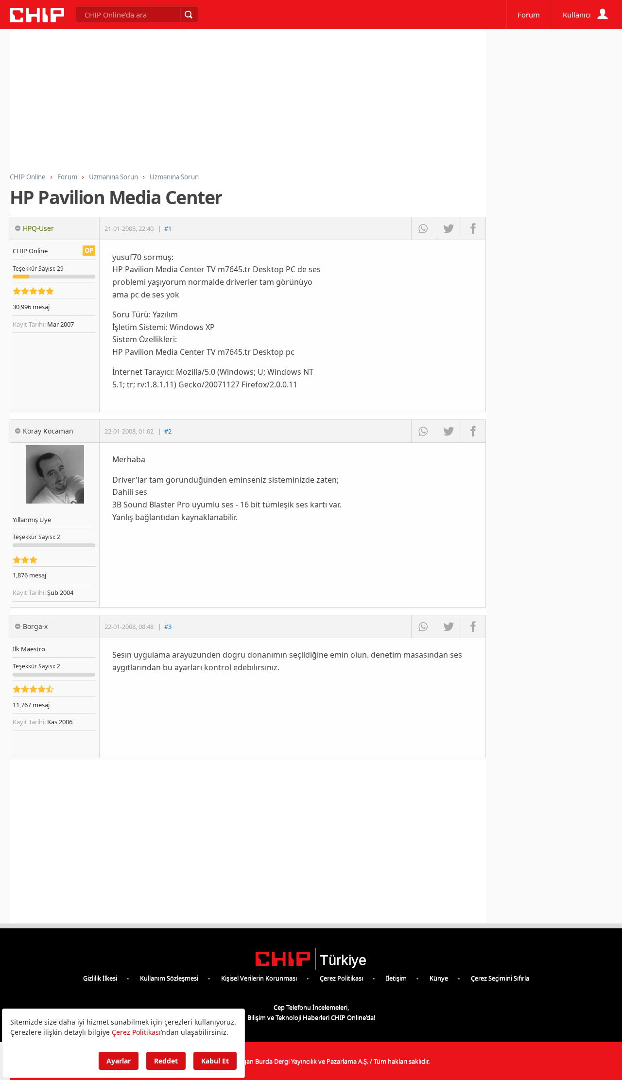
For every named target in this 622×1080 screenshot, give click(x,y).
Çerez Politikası (341, 978)
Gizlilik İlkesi (100, 978)
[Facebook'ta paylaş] (473, 228)
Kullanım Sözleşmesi (169, 978)
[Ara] (188, 14)
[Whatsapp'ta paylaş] (423, 228)
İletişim (396, 978)
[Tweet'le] (448, 228)
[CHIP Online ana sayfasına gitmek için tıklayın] (37, 19)
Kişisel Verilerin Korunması (259, 978)
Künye (439, 978)
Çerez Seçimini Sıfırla (500, 978)
